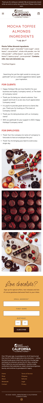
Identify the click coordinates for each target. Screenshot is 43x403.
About (4, 379)
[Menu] (6, 13)
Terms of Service (27, 374)
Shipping (24, 376)
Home (4, 374)
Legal (23, 381)
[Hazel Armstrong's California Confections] (21, 13)
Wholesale (5, 381)
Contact (4, 384)
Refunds (24, 379)
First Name (21, 309)
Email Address (21, 299)
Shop (3, 376)
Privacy (24, 384)
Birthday (21, 318)
